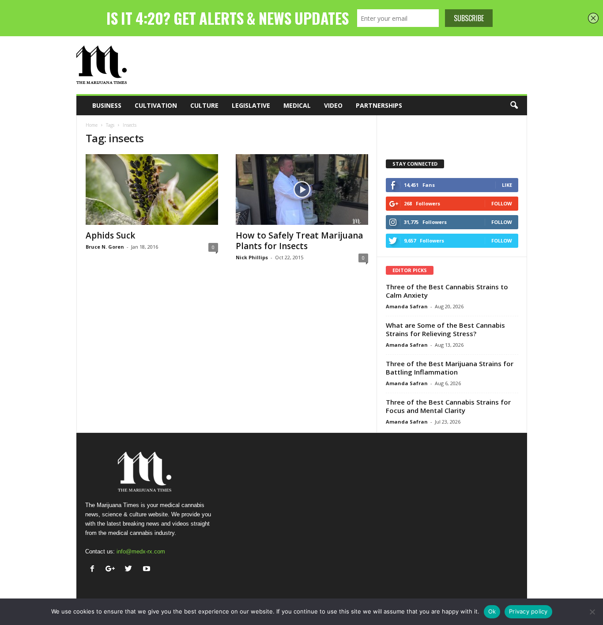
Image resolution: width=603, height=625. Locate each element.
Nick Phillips (252, 257)
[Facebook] (94, 569)
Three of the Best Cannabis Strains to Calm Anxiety (447, 290)
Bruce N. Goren (105, 246)
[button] (514, 105)
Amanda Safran (407, 306)
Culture (204, 105)
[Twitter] (130, 569)
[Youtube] (147, 569)
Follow (501, 203)
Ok (492, 611)
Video (333, 105)
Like (507, 185)
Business (106, 105)
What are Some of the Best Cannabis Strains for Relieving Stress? (445, 329)
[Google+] (112, 569)
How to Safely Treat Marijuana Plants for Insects (299, 241)
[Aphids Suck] (152, 189)
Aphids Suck (110, 235)
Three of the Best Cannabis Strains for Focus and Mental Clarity (448, 406)
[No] (592, 611)
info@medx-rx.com (141, 551)
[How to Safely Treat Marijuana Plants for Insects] (302, 189)
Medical (297, 105)
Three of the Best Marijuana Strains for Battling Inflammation (449, 367)
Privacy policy (528, 611)
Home (92, 125)
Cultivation (156, 105)
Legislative (251, 105)
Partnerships (379, 105)
